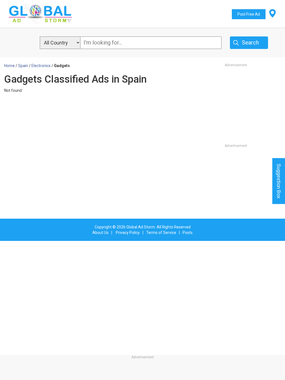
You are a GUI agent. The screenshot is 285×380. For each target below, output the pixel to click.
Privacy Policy (128, 232)
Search (250, 42)
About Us (100, 232)
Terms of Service (161, 232)
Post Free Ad (248, 14)
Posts (188, 232)
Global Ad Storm (140, 227)
